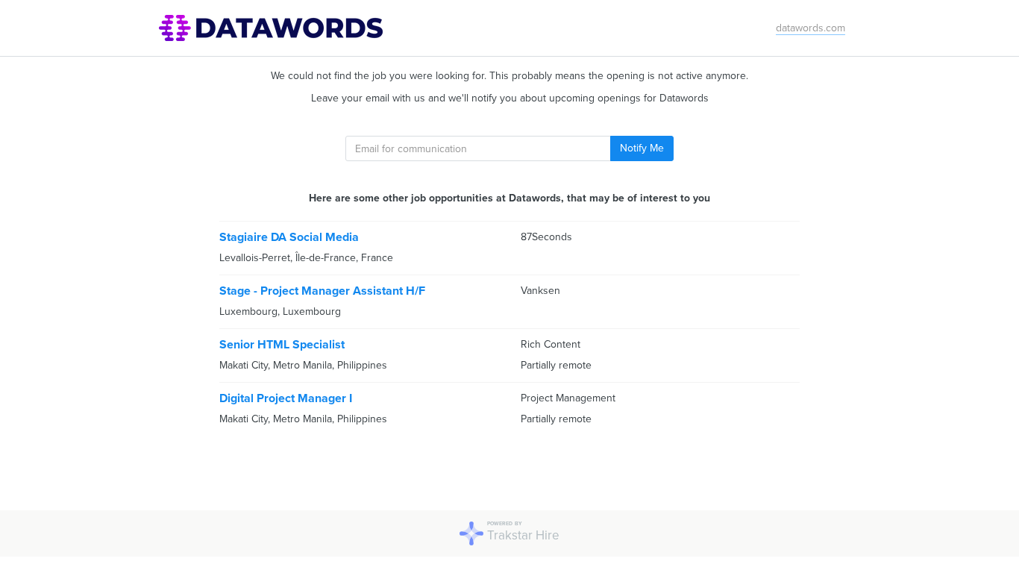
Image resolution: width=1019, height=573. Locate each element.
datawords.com (810, 28)
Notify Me (642, 148)
